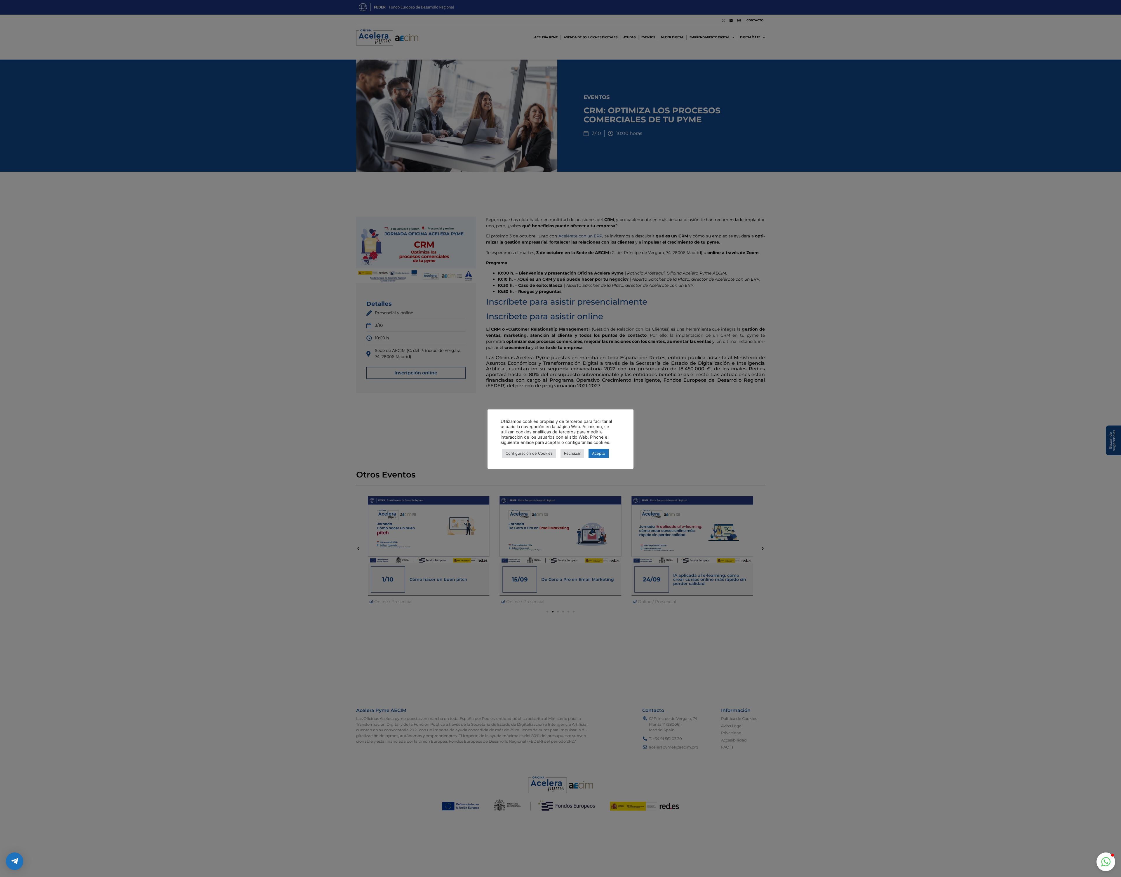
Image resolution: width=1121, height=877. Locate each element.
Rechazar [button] (572, 453)
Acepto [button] (598, 453)
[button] (1105, 861)
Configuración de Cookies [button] (529, 453)
